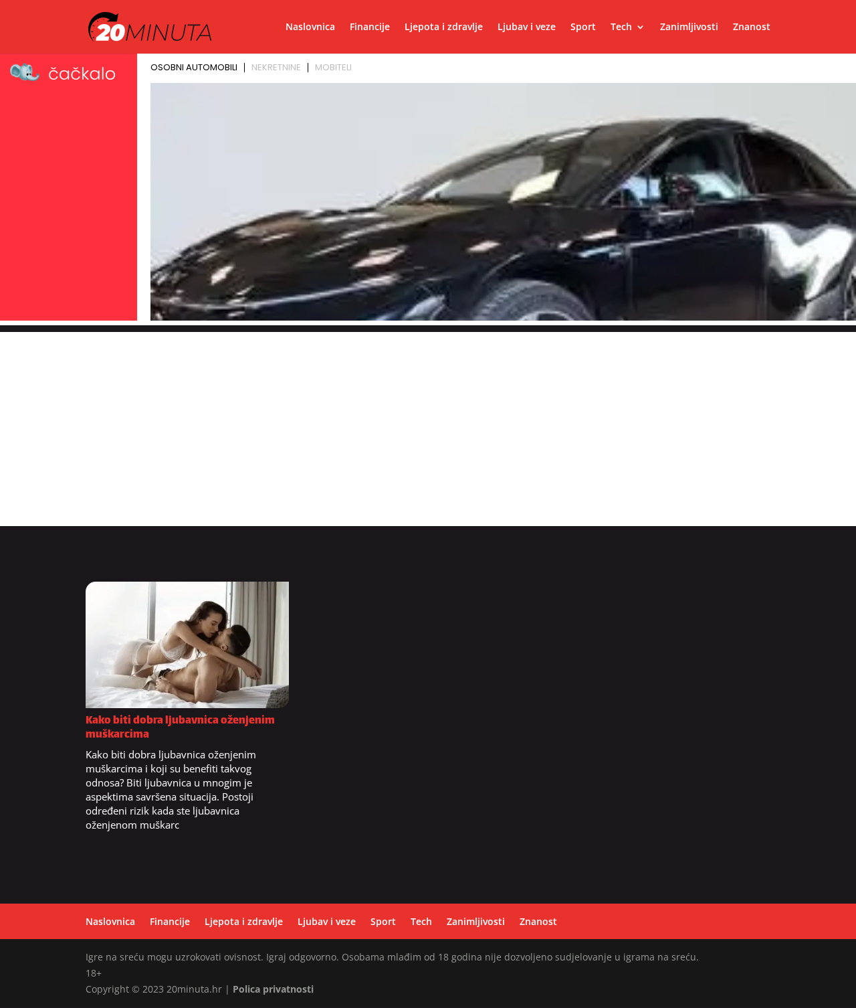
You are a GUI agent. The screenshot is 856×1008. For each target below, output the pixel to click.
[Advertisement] (428, 425)
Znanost (751, 27)
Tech (621, 27)
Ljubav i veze (527, 27)
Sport (583, 27)
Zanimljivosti (689, 27)
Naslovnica (310, 27)
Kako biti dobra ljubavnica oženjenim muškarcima (180, 727)
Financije (370, 27)
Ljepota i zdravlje (444, 27)
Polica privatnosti (273, 989)
